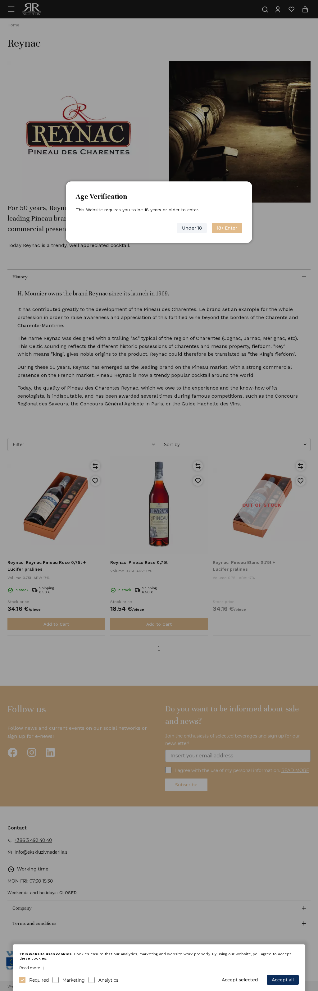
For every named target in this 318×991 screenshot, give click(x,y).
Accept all (283, 980)
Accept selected (240, 980)
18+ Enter (227, 228)
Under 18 (192, 228)
